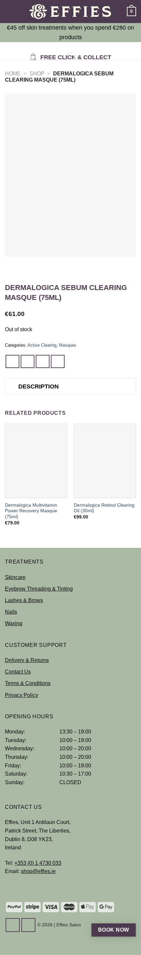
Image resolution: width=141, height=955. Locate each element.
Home (13, 73)
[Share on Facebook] (27, 361)
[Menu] (9, 11)
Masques (67, 345)
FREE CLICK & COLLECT (75, 57)
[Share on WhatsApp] (12, 361)
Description (38, 386)
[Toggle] (11, 387)
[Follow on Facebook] (13, 925)
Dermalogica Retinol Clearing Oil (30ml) (104, 508)
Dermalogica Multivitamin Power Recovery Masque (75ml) (31, 511)
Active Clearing (42, 345)
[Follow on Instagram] (28, 925)
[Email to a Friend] (58, 361)
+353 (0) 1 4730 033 (37, 863)
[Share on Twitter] (43, 361)
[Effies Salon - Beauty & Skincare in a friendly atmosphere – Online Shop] (70, 11)
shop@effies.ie (38, 871)
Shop (37, 73)
